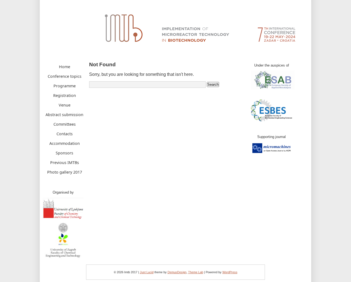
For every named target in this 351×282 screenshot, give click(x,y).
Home (64, 66)
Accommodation (64, 143)
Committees (64, 124)
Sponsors (64, 153)
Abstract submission (64, 114)
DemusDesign (177, 272)
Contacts (64, 133)
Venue (64, 105)
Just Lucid (147, 272)
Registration (64, 95)
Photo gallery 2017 (64, 172)
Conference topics (64, 76)
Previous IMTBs (64, 162)
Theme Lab (195, 272)
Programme (64, 85)
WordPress (229, 272)
